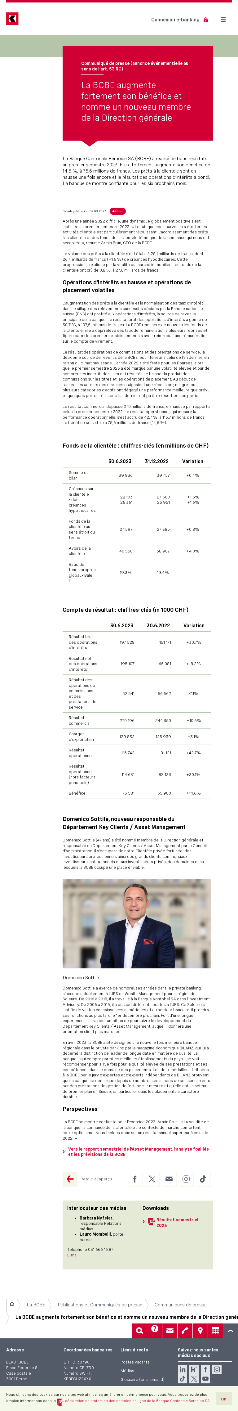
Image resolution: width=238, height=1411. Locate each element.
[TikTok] (182, 1378)
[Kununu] (194, 1369)
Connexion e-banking (175, 20)
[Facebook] (205, 1369)
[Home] (12, 1305)
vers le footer (230, 1330)
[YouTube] (205, 1378)
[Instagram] (217, 1369)
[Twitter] (194, 1378)
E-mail (72, 1254)
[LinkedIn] (182, 1369)
